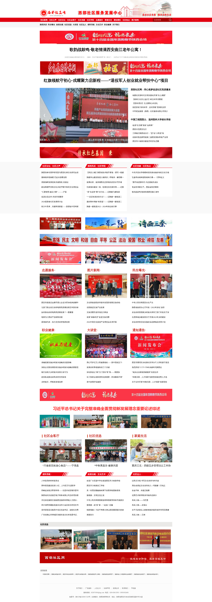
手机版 (133, 588)
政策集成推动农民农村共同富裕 (53, 377)
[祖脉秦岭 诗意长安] (106, 40)
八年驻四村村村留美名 (50, 481)
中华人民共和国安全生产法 (142, 302)
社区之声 (52, 20)
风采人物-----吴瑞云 (139, 505)
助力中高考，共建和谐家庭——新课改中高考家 (60, 206)
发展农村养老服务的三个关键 (98, 367)
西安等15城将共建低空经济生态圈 (145, 141)
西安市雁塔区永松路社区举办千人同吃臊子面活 (60, 296)
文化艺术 (99, 25)
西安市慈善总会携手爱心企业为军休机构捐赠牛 (60, 302)
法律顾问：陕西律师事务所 (101, 597)
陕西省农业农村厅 (139, 574)
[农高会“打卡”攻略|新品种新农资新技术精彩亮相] (130, 57)
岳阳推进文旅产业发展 (95, 307)
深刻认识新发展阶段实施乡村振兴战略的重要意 (60, 367)
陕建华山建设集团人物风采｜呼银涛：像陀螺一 (105, 177)
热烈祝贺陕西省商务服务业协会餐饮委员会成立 (151, 296)
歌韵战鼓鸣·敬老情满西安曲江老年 (145, 192)
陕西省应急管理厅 (107, 574)
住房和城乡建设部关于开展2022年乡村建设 (149, 317)
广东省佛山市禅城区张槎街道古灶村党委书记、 (60, 515)
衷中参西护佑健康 (94, 382)
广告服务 (88, 588)
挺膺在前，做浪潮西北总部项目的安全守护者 (104, 182)
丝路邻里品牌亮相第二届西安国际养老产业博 (150, 137)
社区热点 (126, 20)
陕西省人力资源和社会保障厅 (123, 574)
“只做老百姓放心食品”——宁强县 (61, 465)
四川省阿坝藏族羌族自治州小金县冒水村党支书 (60, 505)
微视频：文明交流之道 (95, 495)
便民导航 (91, 25)
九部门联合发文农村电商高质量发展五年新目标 (60, 307)
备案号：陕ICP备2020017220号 (79, 597)
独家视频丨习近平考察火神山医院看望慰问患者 (105, 510)
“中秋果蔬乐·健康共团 (106, 465)
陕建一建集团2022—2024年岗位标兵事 (102, 206)
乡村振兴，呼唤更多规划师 (52, 382)
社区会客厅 (71, 20)
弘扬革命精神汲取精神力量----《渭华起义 (148, 177)
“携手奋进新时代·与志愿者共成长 (145, 182)
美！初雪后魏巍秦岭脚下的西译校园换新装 (103, 490)
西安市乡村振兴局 (81, 574)
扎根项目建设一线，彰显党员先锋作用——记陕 (105, 187)
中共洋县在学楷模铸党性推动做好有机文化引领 (150, 172)
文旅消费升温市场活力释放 (97, 312)
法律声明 (107, 588)
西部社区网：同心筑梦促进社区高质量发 (151, 89)
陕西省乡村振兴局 (152, 574)
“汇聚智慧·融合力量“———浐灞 (53, 192)
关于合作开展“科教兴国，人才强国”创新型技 (149, 382)
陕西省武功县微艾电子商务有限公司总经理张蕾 (60, 495)
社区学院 (90, 20)
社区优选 (68, 25)
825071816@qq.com (97, 592)
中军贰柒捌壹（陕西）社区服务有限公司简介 (150, 111)
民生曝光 (51, 25)
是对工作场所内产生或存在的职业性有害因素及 (60, 356)
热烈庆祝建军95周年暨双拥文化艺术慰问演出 (106, 356)
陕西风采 (43, 25)
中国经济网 (46, 574)
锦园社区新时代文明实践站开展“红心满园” (149, 95)
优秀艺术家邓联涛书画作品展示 (144, 495)
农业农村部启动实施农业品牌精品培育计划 (149, 322)
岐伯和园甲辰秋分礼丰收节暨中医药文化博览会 (60, 187)
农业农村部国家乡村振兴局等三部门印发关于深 (150, 312)
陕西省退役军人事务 (94, 574)
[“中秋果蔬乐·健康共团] (106, 441)
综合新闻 (43, 20)
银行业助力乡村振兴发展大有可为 (54, 372)
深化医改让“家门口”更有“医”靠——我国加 (103, 372)
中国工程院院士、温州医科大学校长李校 (151, 119)
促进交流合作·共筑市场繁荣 (52, 197)
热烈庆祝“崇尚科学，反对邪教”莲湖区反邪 (149, 107)
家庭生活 (108, 20)
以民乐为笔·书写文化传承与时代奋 (145, 481)
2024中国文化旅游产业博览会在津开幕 (102, 322)
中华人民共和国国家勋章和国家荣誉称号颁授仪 (105, 500)
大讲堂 (75, 25)
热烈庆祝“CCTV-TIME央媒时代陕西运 (147, 367)
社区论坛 (61, 20)
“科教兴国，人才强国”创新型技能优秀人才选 (149, 377)
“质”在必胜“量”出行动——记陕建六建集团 (103, 192)
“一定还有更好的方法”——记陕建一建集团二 (104, 197)
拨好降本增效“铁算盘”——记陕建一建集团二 (104, 202)
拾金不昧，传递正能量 (141, 490)
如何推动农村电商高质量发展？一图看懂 (57, 312)
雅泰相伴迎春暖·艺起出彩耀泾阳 (54, 177)
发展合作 (116, 588)
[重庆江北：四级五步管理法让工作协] (151, 441)
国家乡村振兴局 (56, 574)
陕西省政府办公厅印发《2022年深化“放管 (148, 307)
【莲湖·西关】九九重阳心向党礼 (145, 103)
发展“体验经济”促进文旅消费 (98, 317)
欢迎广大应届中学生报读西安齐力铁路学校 (103, 481)
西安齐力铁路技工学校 (95, 486)
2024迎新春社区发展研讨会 (52, 202)
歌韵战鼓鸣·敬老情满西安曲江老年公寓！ (106, 49)
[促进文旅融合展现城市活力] (74, 57)
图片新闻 (135, 20)
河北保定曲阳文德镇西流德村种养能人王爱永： (60, 500)
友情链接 (43, 570)
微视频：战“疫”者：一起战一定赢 (100, 505)
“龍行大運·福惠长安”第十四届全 (106, 296)
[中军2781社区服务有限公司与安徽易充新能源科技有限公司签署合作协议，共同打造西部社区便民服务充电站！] (155, 530)
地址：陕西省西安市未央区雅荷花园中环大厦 (127, 597)
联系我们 (125, 588)
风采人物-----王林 (138, 515)
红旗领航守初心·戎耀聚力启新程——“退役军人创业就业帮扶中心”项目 (106, 80)
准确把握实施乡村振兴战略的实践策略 (56, 362)
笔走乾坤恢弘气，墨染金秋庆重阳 (145, 187)
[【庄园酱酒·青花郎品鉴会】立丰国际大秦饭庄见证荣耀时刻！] (122, 530)
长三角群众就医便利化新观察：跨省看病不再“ (105, 377)
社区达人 (82, 25)
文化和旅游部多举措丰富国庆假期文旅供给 (103, 302)
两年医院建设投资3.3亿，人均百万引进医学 (58, 486)
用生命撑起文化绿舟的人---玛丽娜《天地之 (148, 486)
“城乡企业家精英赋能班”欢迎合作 (145, 372)
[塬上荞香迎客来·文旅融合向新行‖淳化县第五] (84, 89)
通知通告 (117, 20)
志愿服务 (99, 20)
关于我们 (115, 25)
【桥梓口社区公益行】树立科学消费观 (147, 99)
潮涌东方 (90, 515)
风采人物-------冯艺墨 (140, 500)
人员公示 (98, 588)
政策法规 (59, 25)
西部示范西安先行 (139, 129)
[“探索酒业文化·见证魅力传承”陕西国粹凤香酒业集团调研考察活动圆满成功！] (56, 530)
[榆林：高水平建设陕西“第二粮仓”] (99, 57)
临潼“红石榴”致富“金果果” (142, 125)
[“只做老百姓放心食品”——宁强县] (61, 441)
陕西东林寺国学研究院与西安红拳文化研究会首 (60, 172)
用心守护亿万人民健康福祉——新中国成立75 (104, 362)
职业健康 (107, 25)
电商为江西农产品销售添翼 (52, 317)
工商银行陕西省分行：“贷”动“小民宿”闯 (148, 133)
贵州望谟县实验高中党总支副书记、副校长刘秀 (60, 510)
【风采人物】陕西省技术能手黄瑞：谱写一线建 (105, 172)
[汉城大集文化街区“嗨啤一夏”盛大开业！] (89, 530)
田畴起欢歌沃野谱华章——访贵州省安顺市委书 (60, 490)
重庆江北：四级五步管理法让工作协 (151, 465)
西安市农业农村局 (68, 574)
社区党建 (81, 20)
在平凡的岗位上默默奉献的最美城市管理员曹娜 (150, 510)
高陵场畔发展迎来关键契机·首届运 (54, 182)
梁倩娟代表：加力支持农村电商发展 (55, 322)
